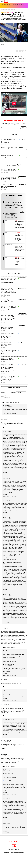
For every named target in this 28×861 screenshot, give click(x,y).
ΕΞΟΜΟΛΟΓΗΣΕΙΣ (4, 4)
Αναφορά (3, 402)
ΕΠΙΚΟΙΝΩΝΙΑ (14, 841)
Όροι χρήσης (6, 852)
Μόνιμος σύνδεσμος (10, 402)
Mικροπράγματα (12, 8)
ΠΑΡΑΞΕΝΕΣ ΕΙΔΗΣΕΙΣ (13, 4)
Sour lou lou (4, 679)
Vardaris (3, 627)
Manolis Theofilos (9, 664)
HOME (2, 8)
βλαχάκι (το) (8, 405)
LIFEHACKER (21, 4)
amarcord (5, 499)
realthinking (4, 417)
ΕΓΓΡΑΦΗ (23, 127)
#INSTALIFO (3, 6)
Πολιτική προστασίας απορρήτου (17, 852)
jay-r (4, 690)
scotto (4, 797)
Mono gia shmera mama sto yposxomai (12, 562)
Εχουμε (5, 754)
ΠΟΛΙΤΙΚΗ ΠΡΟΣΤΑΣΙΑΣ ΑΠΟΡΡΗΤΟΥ (17, 130)
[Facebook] (24, 40)
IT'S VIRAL (14, 6)
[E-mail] (22, 51)
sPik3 (5, 396)
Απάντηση (17, 402)
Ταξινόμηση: (13, 392)
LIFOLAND (6, 8)
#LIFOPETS (9, 6)
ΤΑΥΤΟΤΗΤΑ (14, 840)
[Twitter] (26, 40)
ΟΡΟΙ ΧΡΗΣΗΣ (6, 130)
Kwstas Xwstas (7, 704)
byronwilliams (7, 740)
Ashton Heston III (9, 780)
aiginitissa (5, 822)
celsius (4, 769)
